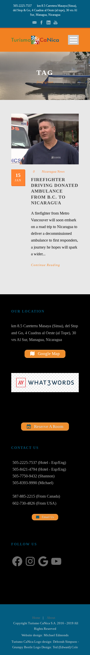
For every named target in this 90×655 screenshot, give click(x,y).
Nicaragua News (53, 171)
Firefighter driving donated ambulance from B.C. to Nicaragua (54, 191)
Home (36, 618)
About (51, 618)
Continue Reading (45, 265)
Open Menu (73, 40)
